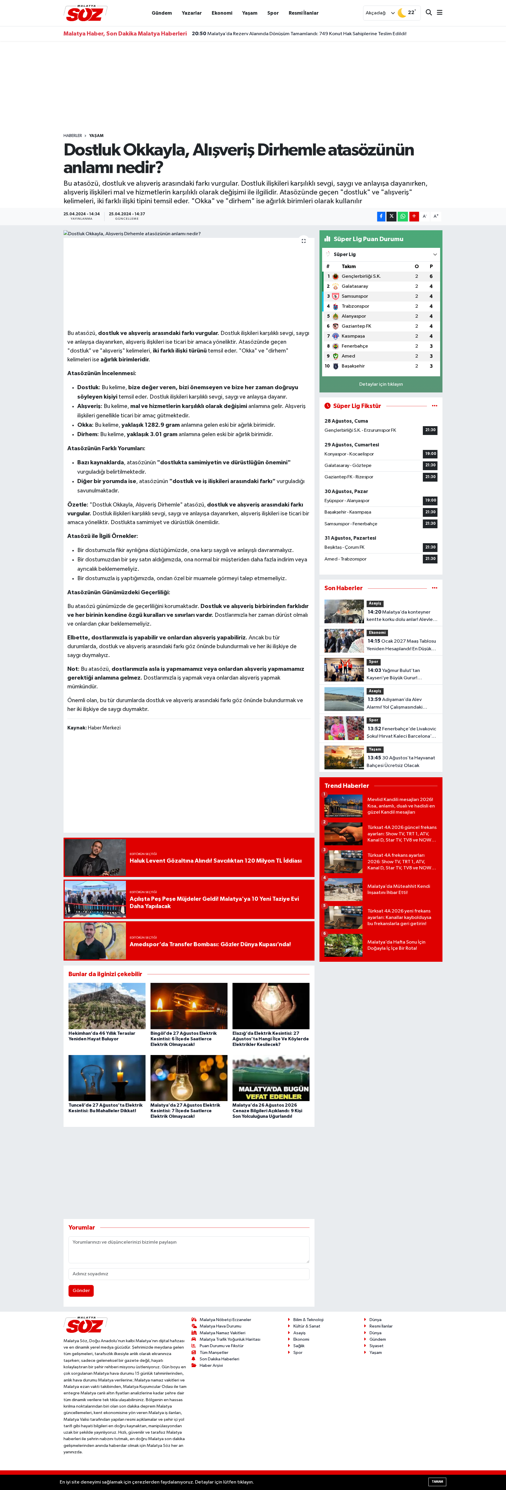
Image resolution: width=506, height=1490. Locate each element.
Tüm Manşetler (214, 1352)
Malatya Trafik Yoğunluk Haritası (230, 1339)
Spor (273, 13)
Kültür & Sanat (306, 1326)
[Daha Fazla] (414, 216)
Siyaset (377, 1346)
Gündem (162, 13)
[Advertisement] (253, 87)
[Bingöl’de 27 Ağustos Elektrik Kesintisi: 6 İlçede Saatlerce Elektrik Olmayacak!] (189, 1005)
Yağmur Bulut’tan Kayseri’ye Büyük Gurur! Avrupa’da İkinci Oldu (393, 675)
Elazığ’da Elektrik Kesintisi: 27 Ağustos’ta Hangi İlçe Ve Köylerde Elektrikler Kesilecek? (271, 1039)
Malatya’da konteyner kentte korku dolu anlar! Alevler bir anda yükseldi (401, 616)
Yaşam (249, 13)
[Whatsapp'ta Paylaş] (403, 216)
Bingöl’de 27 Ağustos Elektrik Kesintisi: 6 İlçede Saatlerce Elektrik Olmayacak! (184, 1039)
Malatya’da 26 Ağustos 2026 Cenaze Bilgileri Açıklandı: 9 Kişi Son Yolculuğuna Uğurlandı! (267, 1111)
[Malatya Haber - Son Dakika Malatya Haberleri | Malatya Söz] (85, 13)
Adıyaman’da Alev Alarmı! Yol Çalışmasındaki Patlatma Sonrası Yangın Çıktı (398, 704)
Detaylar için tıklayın (381, 384)
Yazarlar (192, 13)
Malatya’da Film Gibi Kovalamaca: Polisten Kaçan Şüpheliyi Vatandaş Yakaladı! (283, 33)
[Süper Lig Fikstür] (434, 406)
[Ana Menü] (437, 13)
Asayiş (375, 603)
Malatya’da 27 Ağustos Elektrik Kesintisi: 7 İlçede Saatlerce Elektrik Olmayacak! (185, 1111)
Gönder (81, 1290)
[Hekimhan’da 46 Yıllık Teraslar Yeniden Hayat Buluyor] (107, 1005)
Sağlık (299, 1346)
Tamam (437, 1481)
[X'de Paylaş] (391, 216)
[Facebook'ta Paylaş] (381, 216)
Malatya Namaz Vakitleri (222, 1333)
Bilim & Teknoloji (308, 1320)
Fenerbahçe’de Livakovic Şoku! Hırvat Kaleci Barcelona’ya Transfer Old (401, 733)
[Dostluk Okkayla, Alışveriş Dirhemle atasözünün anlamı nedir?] (189, 234)
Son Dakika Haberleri (219, 1359)
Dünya (376, 1320)
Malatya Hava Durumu (220, 1326)
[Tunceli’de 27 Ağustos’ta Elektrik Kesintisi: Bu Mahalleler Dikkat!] (107, 1078)
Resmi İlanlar (304, 13)
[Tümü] (434, 588)
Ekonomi (222, 13)
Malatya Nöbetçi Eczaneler (225, 1320)
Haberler (73, 136)
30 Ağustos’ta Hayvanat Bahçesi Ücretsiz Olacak (401, 761)
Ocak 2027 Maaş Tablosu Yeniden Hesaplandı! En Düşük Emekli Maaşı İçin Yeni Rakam (401, 646)
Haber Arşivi (211, 1365)
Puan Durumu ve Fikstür (222, 1346)
